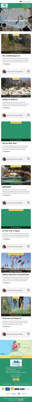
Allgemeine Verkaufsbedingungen (22, 384)
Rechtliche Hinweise (7, 384)
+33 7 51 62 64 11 (17, 374)
